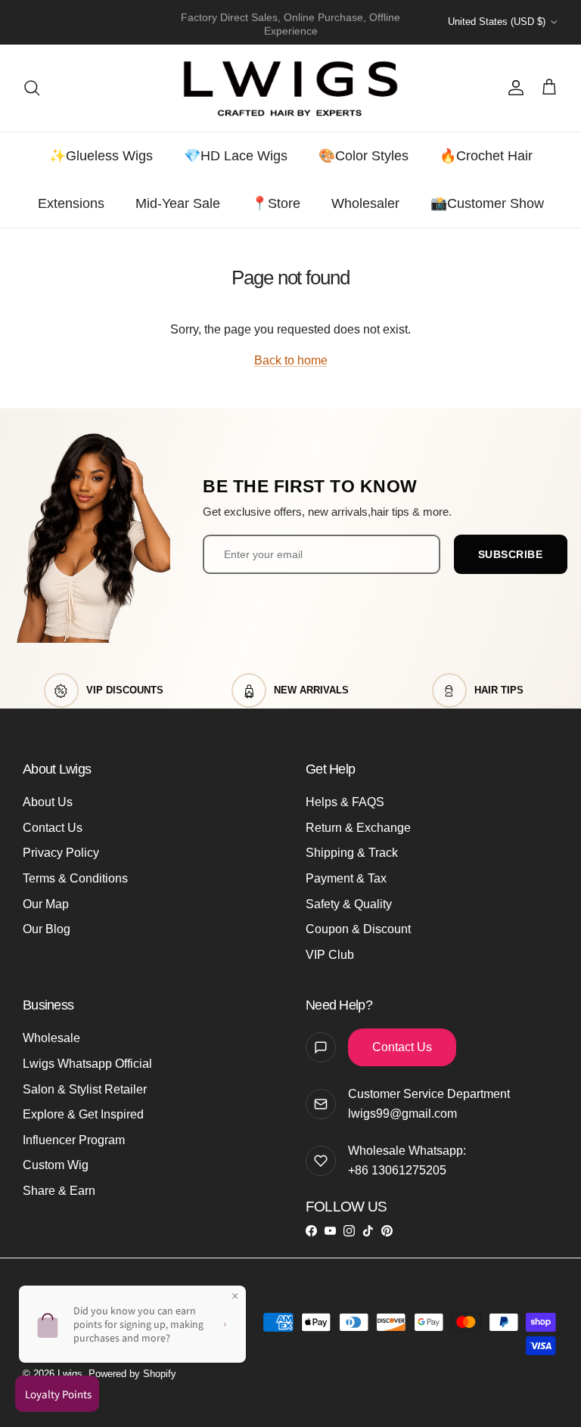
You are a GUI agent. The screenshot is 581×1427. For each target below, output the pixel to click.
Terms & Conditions (75, 878)
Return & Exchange (358, 827)
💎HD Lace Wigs (235, 155)
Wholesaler (365, 203)
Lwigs (69, 1373)
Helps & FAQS (345, 802)
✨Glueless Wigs (101, 155)
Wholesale (51, 1037)
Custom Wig (56, 1165)
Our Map (46, 904)
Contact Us (52, 827)
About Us (48, 802)
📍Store (275, 203)
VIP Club (330, 954)
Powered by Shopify (132, 1373)
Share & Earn (59, 1190)
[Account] (513, 88)
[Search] (32, 88)
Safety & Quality (349, 904)
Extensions (71, 203)
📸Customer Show (487, 203)
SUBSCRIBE (510, 554)
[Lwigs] (290, 88)
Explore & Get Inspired (83, 1114)
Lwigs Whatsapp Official (87, 1063)
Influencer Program (74, 1140)
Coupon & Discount (358, 929)
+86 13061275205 (397, 1170)
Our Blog (46, 929)
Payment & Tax (346, 878)
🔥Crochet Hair (486, 155)
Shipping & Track (352, 852)
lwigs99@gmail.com (402, 1113)
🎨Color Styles (363, 155)
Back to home (291, 360)
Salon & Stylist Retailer (85, 1089)
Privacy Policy (61, 852)
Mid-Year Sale (177, 203)
